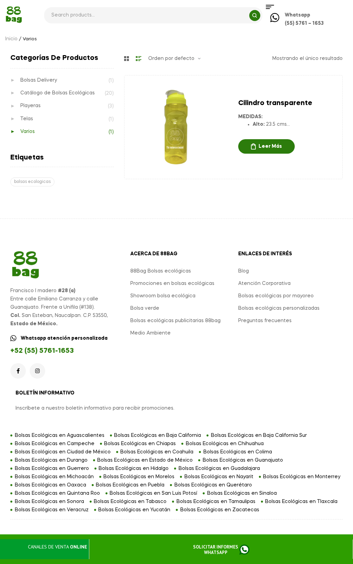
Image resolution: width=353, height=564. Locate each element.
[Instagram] (37, 371)
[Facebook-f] (18, 371)
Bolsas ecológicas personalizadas (279, 308)
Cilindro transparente (275, 103)
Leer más (270, 146)
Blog (243, 271)
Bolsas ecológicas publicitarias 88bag (175, 320)
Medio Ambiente (150, 333)
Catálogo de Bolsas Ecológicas (57, 93)
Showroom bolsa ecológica (162, 296)
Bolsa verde (144, 308)
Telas (26, 118)
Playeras (30, 105)
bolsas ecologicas (32, 182)
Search (254, 15)
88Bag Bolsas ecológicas (160, 271)
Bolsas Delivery (38, 80)
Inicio (11, 39)
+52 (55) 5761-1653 (42, 351)
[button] (221, 550)
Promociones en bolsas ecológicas (172, 283)
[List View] (138, 58)
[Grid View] (126, 58)
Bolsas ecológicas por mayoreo (276, 296)
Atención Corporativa (264, 283)
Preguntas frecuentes (265, 320)
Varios (27, 131)
